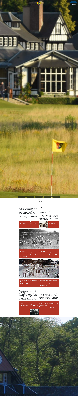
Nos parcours (30, 196)
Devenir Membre (56, 196)
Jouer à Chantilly (39, 196)
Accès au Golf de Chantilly (47, 196)
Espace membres (73, 2)
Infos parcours (74, 4)
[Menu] (2, 2)
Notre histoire (21, 196)
